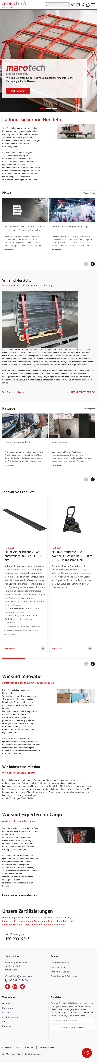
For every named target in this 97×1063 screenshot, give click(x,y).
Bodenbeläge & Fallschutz (64, 976)
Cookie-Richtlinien (46, 1047)
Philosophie (8, 1008)
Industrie (16, 137)
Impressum (7, 1047)
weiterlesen (9, 249)
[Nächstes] (93, 264)
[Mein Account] (83, 5)
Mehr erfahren (18, 90)
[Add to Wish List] (43, 648)
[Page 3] (54, 108)
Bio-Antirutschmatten (68, 352)
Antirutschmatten (15, 355)
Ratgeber (6, 1026)
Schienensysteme (79, 361)
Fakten (5, 1012)
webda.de (39, 1054)
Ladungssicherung (60, 962)
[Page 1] (42, 108)
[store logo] (14, 5)
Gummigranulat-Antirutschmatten (16, 729)
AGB (18, 1047)
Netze (90, 361)
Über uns (6, 1003)
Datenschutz (29, 1047)
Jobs (4, 1021)
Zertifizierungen (10, 1017)
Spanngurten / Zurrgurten (45, 780)
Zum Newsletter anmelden (73, 1027)
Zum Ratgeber (88, 408)
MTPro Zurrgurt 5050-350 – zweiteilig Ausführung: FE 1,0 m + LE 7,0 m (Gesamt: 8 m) (72, 556)
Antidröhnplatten (26, 705)
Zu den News (89, 193)
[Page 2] (48, 108)
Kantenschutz (77, 780)
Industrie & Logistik (61, 971)
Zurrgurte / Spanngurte (49, 361)
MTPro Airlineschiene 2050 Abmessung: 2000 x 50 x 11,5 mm (23, 556)
